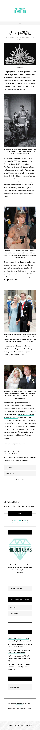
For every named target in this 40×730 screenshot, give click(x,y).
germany (17, 444)
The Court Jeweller (20, 11)
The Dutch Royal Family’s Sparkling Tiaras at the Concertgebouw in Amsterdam (19, 666)
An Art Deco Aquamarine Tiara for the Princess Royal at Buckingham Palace (19, 658)
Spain (23, 444)
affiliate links (19, 703)
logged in (16, 506)
